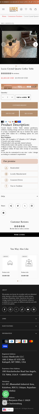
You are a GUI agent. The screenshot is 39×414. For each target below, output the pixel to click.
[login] (21, 9)
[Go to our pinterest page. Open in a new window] (33, 309)
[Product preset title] (10, 262)
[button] (6, 73)
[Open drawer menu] (3, 9)
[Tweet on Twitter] (24, 205)
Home (4, 16)
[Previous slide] (3, 44)
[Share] (11, 205)
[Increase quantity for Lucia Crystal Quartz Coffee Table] (12, 97)
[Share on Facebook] (17, 205)
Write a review (19, 235)
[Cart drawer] (35, 9)
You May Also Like (19, 249)
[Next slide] (35, 44)
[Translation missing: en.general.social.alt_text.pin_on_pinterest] (3, 212)
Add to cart (10, 113)
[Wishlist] (26, 9)
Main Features (7, 326)
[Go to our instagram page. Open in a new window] (10, 309)
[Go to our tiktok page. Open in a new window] (22, 309)
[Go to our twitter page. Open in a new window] (16, 309)
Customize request (19, 105)
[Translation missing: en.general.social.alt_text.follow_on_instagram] (31, 205)
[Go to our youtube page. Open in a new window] (28, 309)
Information (7, 333)
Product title (6, 272)
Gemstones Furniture (15, 16)
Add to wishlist (21, 97)
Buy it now (29, 113)
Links (4, 318)
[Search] (30, 9)
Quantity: (4, 92)
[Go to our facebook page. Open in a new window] (4, 309)
